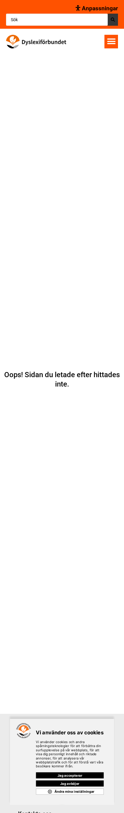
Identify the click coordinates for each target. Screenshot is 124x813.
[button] (111, 41)
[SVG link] (36, 41)
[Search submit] (113, 20)
